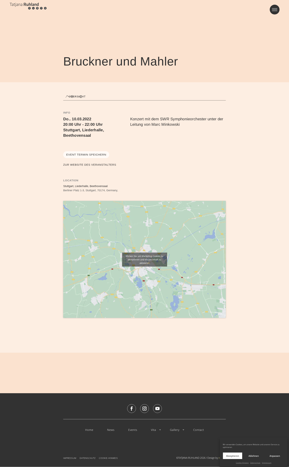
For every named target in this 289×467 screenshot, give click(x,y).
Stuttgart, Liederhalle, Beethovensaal (85, 186)
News (110, 430)
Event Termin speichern (86, 154)
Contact (198, 430)
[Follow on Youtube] (157, 408)
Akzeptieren (232, 455)
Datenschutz (255, 462)
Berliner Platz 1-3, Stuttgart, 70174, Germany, (90, 190)
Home (89, 430)
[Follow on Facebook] (131, 408)
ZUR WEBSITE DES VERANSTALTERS (89, 164)
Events (132, 430)
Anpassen (275, 455)
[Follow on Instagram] (144, 408)
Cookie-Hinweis (242, 462)
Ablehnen (254, 455)
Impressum (266, 462)
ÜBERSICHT (77, 96)
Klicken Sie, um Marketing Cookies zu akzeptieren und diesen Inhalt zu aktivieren (144, 259)
